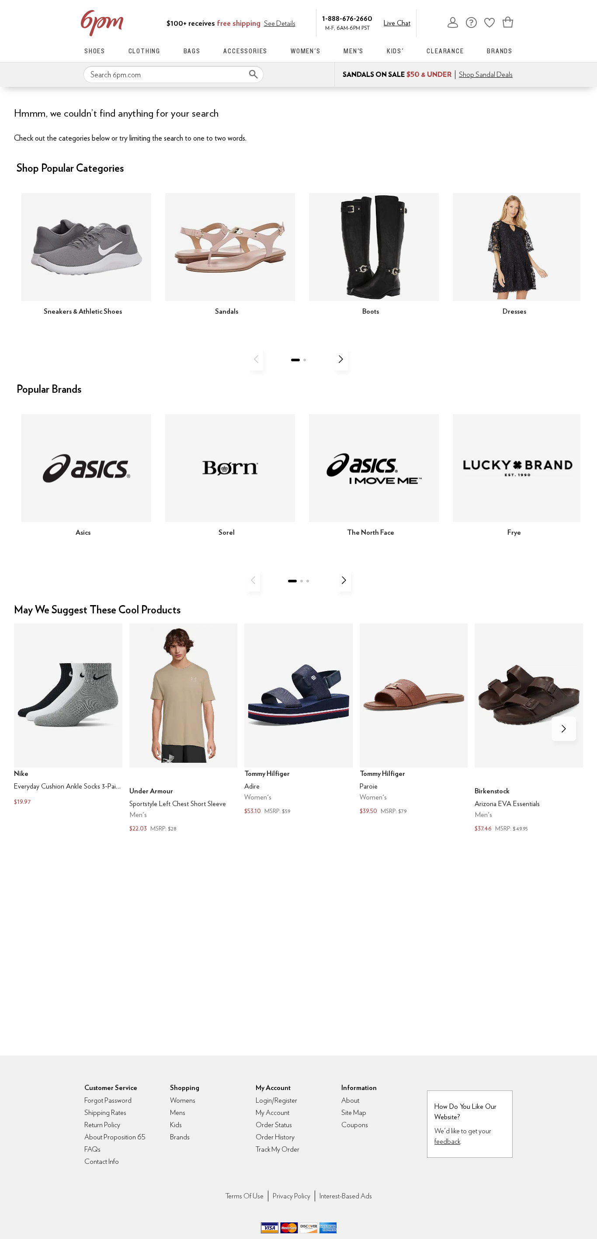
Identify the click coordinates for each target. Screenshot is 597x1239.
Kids (176, 1125)
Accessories (245, 51)
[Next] (341, 359)
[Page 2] (304, 360)
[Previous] (256, 359)
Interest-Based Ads (345, 1196)
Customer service (471, 22)
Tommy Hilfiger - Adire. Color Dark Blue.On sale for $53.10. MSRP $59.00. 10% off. (298, 720)
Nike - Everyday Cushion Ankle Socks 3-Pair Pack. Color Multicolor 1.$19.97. (68, 715)
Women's (306, 51)
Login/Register (276, 1100)
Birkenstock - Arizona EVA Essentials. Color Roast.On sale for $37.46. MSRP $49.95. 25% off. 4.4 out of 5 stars (529, 728)
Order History (275, 1137)
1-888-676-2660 (347, 18)
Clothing (144, 51)
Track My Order (277, 1149)
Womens (182, 1100)
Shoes (94, 51)
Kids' (395, 51)
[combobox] (173, 74)
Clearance (445, 51)
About (350, 1100)
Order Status (274, 1125)
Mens (177, 1112)
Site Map (353, 1112)
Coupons (354, 1125)
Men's (354, 51)
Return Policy (102, 1125)
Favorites (489, 22)
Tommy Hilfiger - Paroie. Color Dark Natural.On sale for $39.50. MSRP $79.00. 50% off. (414, 720)
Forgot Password (108, 1100)
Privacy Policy (291, 1196)
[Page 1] (295, 360)
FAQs (92, 1149)
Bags (192, 51)
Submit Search (253, 74)
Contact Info (101, 1161)
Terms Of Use (245, 1196)
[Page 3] (307, 581)
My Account (453, 22)
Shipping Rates (105, 1112)
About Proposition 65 (115, 1137)
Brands (500, 51)
